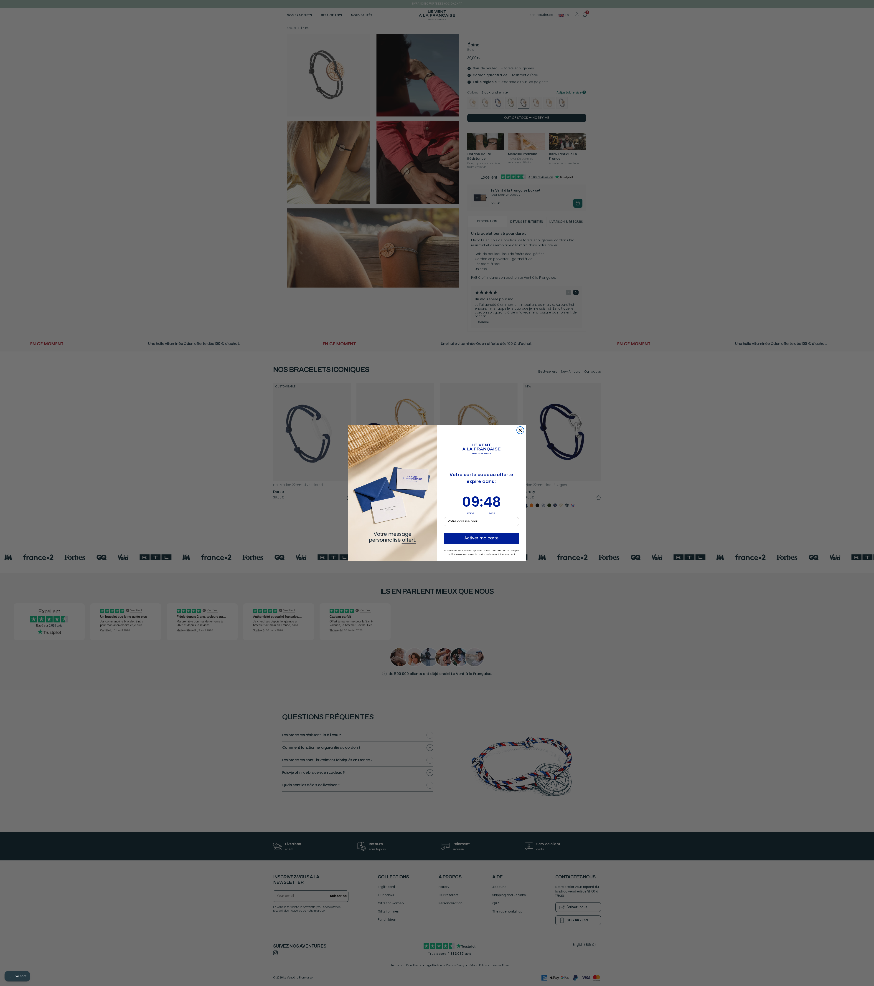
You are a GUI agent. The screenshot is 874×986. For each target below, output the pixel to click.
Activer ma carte (481, 538)
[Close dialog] (520, 430)
